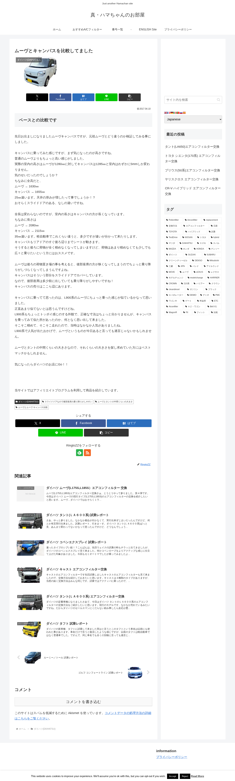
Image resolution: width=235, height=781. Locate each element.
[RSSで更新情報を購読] (87, 452)
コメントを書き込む (83, 702)
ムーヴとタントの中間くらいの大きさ (115, 401)
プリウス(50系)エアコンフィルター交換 (192, 170)
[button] (130, 97)
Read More (197, 776)
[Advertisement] (193, 66)
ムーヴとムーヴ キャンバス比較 (33, 407)
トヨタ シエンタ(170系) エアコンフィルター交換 (192, 158)
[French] (168, 112)
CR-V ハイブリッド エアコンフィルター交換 (193, 190)
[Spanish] (184, 112)
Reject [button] (185, 776)
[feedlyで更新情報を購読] (79, 452)
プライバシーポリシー (171, 757)
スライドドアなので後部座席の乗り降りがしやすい (68, 401)
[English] (165, 112)
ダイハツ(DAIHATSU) (28, 401)
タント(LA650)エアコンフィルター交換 (192, 146)
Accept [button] (172, 776)
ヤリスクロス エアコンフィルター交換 (191, 179)
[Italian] (175, 112)
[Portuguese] (178, 112)
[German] (172, 112)
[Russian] (181, 112)
